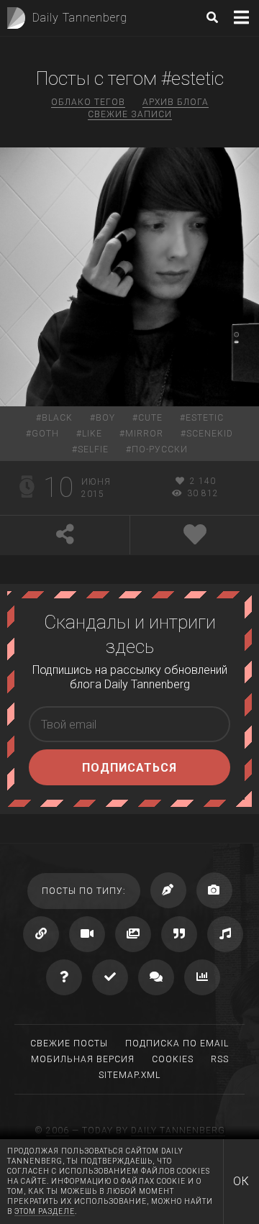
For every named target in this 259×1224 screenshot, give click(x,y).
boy (105, 418)
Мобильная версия (83, 1059)
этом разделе (44, 1211)
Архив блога (175, 102)
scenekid (209, 434)
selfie (93, 449)
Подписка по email (177, 1043)
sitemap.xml (129, 1075)
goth (45, 434)
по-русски (160, 449)
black (57, 418)
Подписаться (129, 768)
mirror (144, 434)
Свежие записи (130, 114)
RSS (220, 1059)
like (92, 434)
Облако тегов (88, 102)
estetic (205, 418)
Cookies (173, 1059)
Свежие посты (69, 1043)
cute (150, 418)
